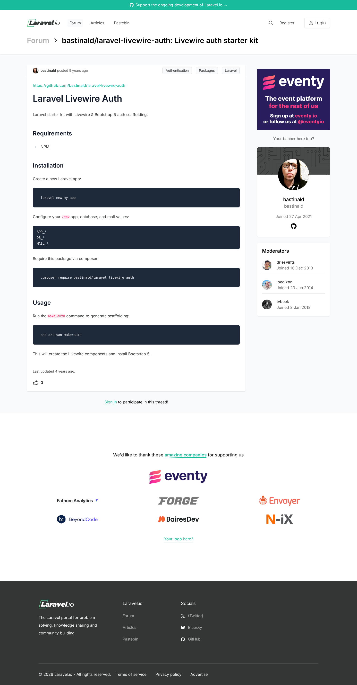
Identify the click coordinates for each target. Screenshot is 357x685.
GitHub (194, 639)
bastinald (293, 202)
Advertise (199, 674)
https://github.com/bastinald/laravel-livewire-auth (79, 85)
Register (287, 22)
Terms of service (132, 674)
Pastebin (121, 22)
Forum (75, 22)
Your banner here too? (293, 138)
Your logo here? (178, 538)
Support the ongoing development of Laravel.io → (182, 4)
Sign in (110, 402)
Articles (97, 22)
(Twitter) (195, 615)
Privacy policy (169, 674)
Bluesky (194, 627)
